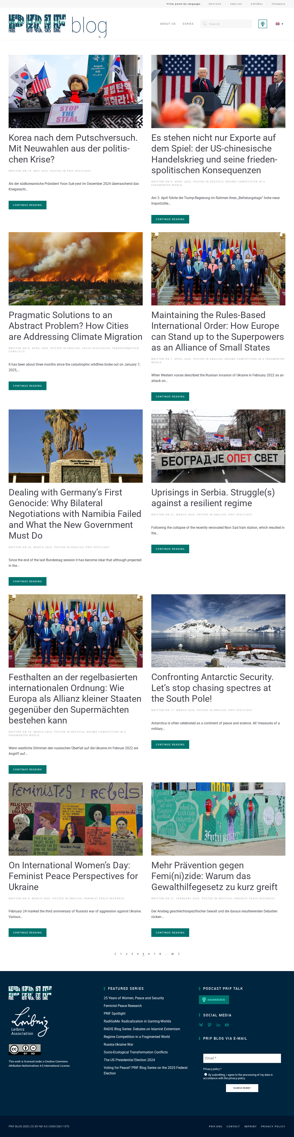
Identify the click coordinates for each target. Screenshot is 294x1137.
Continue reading (27, 205)
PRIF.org (215, 1126)
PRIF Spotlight (79, 170)
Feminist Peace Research (104, 898)
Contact (233, 1126)
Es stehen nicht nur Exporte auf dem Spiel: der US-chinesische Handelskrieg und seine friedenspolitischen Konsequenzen (214, 153)
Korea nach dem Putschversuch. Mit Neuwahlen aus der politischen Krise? (73, 148)
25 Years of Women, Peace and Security (134, 998)
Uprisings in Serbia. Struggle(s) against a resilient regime (213, 497)
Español (257, 3)
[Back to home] (58, 24)
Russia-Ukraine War (118, 1044)
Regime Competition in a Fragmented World (137, 1037)
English (236, 3)
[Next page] (179, 954)
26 (172, 953)
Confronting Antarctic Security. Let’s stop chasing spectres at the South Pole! (212, 688)
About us (168, 23)
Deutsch (215, 3)
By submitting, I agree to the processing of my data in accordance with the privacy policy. (238, 1076)
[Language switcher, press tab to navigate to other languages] (279, 23)
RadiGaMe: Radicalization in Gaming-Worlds (137, 1021)
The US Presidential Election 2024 (129, 1060)
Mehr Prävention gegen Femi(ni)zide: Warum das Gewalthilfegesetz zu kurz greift (214, 876)
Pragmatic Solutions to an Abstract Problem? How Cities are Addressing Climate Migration (75, 326)
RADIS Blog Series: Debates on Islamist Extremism (142, 1029)
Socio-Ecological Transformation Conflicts (136, 1052)
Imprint (250, 1126)
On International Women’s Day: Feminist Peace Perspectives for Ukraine (73, 876)
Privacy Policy (273, 1126)
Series (188, 23)
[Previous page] (115, 954)
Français (278, 3)
